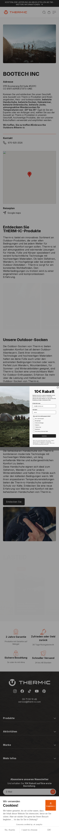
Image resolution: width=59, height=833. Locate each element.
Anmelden (44, 436)
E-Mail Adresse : (37, 403)
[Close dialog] (58, 387)
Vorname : (35, 409)
